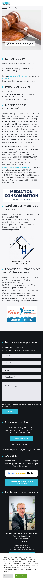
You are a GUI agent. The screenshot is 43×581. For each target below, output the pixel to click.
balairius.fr (7, 78)
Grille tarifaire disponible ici (21, 444)
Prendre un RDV (21, 439)
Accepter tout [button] (20, 576)
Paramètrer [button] (8, 576)
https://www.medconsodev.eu (16, 167)
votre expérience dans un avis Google (21, 463)
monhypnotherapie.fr (18, 76)
